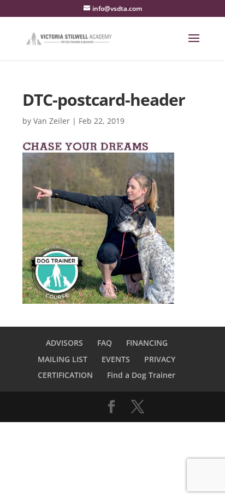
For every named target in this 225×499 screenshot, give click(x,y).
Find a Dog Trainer (141, 375)
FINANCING (147, 343)
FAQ (104, 343)
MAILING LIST (62, 359)
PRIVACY (159, 359)
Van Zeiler (51, 121)
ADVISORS (64, 343)
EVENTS (116, 359)
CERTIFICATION (65, 375)
